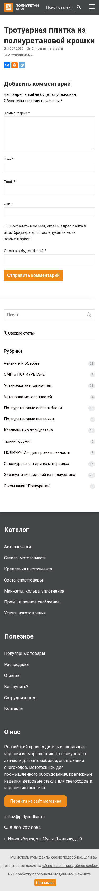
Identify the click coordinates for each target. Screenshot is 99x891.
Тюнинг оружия (18, 441)
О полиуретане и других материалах (36, 463)
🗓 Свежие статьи (19, 333)
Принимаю (45, 882)
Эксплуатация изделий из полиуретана (39, 474)
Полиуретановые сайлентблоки (33, 408)
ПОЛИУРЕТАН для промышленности (37, 452)
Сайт (8, 204)
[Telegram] (22, 65)
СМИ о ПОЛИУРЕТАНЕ (24, 374)
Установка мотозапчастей (28, 396)
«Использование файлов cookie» (70, 866)
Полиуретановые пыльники (29, 419)
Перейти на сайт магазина (35, 801)
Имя (8, 159)
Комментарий (17, 113)
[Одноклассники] (14, 65)
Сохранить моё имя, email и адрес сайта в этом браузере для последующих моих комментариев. (45, 232)
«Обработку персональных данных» (42, 874)
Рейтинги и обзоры (21, 363)
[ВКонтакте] (7, 65)
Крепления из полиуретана (28, 430)
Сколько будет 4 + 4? (25, 251)
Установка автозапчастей (27, 385)
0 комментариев (19, 54)
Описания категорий (47, 48)
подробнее (72, 857)
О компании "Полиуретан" (27, 486)
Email (9, 182)
